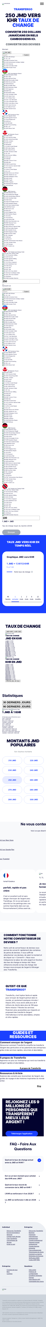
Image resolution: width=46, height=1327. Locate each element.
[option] (23, 57)
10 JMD (7, 643)
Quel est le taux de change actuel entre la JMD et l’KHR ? (19, 1161)
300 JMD (34, 799)
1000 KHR (7, 675)
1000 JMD (8, 651)
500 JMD (7, 650)
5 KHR (7, 665)
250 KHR (7, 672)
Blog (39, 1086)
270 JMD (12, 790)
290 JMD (12, 799)
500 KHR (7, 673)
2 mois (26, 598)
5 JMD (7, 642)
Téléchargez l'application (21, 1133)
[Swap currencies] (3, 284)
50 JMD (7, 646)
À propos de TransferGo (30, 1068)
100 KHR (7, 671)
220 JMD (34, 760)
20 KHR (7, 668)
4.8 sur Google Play (7, 849)
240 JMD (34, 770)
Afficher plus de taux (13, 681)
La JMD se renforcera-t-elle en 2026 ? (20, 1201)
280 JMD (34, 790)
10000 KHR (8, 679)
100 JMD (7, 647)
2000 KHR (8, 676)
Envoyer (11, 532)
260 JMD (34, 780)
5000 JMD (8, 654)
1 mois (21, 598)
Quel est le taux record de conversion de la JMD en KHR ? (18, 1186)
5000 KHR (8, 677)
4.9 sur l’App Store (6, 840)
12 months (38, 598)
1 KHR (6, 664)
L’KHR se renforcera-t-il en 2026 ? (19, 1193)
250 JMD (7, 649)
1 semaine (15, 598)
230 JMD (12, 770)
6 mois (31, 598)
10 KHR (7, 667)
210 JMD (12, 760)
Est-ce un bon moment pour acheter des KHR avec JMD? (20, 1177)
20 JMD (7, 645)
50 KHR (7, 669)
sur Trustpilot (4, 859)
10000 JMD (8, 655)
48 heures (7, 598)
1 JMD (7, 641)
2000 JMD (8, 653)
